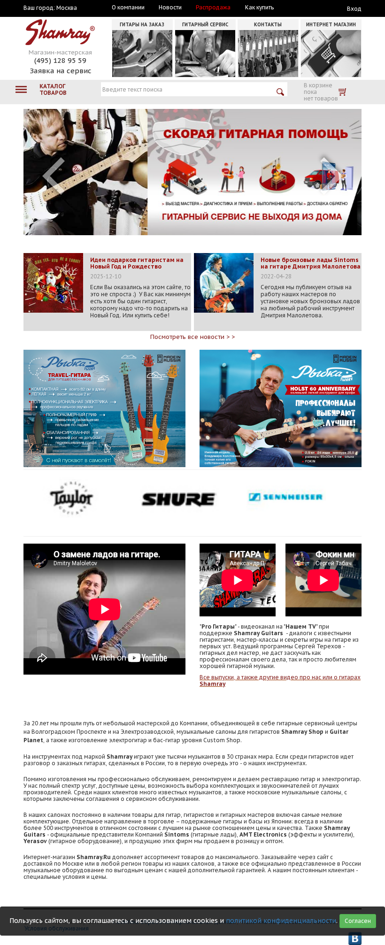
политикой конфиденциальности (281, 920)
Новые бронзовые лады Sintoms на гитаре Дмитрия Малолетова (311, 263)
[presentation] (53, 176)
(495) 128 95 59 (60, 60)
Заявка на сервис (61, 70)
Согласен (358, 920)
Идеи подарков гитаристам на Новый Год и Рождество (137, 263)
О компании (128, 7)
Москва (66, 8)
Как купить (259, 7)
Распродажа (213, 7)
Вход (354, 8)
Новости (170, 7)
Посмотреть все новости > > (192, 336)
